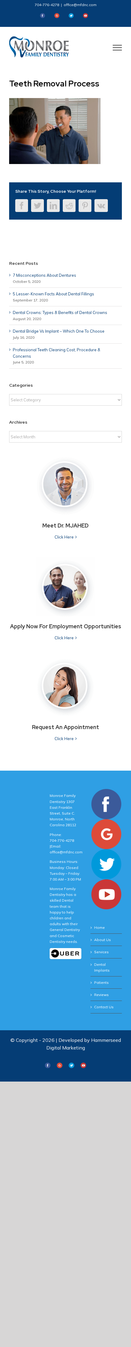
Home (99, 927)
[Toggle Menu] (117, 47)
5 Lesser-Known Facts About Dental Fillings (53, 293)
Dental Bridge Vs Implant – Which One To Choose (58, 331)
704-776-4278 (47, 4)
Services (101, 952)
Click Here (64, 537)
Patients (101, 982)
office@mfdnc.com (80, 4)
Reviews (101, 994)
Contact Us (104, 1007)
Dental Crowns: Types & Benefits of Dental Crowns (60, 312)
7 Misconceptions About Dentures (44, 275)
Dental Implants (102, 967)
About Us (102, 939)
